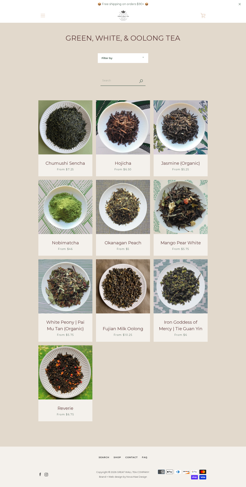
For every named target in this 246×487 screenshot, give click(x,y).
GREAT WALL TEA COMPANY (133, 472)
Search (104, 457)
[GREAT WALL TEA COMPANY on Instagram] (46, 474)
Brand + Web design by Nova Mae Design (123, 476)
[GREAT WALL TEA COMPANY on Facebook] (40, 474)
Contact (131, 457)
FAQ (144, 457)
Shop (117, 457)
